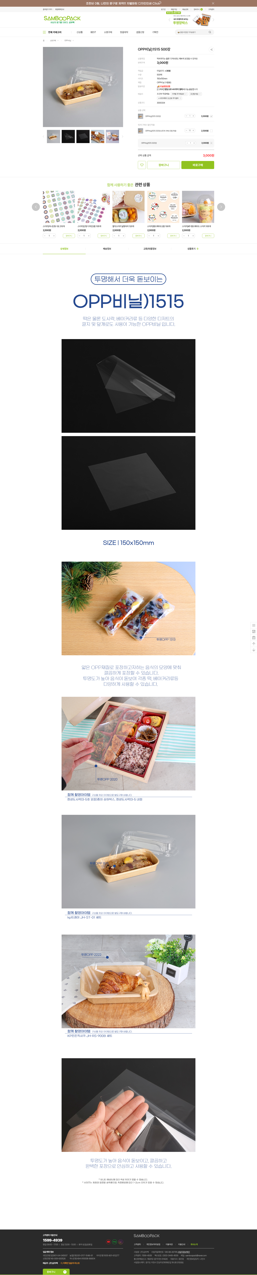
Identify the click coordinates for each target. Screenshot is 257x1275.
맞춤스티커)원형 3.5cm (191, 226)
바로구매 (198, 165)
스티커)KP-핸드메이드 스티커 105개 (161, 226)
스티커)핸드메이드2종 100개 (123, 226)
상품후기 (192, 248)
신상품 (80, 32)
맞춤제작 (124, 32)
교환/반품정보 (149, 248)
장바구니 (198, 9)
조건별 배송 (194, 94)
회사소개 (194, 1244)
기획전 (155, 32)
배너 (128, 3)
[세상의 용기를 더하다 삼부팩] (62, 22)
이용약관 (169, 1244)
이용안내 (181, 1244)
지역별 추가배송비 (178, 94)
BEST (93, 32)
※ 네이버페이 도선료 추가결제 (168, 98)
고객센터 (211, 9)
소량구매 (108, 32)
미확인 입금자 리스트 (71, 1263)
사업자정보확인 (184, 1252)
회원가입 (174, 9)
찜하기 (142, 165)
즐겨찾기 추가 (47, 9)
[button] (169, 19)
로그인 (163, 9)
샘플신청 (140, 32)
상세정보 (64, 248)
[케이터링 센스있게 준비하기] (191, 27)
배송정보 (107, 248)
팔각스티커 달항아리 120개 (88, 226)
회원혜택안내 (59, 9)
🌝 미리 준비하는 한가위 (185, 32)
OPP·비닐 (67, 40)
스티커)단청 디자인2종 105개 (54, 226)
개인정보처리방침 (153, 1244)
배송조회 (185, 9)
